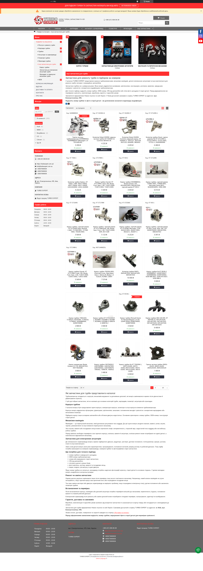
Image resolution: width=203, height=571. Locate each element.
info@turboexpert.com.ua (44, 166)
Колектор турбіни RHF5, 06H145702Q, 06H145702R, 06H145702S (130, 273)
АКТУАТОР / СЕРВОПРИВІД (94, 28)
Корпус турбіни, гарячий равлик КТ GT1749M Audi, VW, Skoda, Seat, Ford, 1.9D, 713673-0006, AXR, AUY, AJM (104, 229)
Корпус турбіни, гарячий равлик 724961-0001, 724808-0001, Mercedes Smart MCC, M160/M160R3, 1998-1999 (157, 184)
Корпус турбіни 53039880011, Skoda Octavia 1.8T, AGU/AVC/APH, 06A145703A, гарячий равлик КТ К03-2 (130, 184)
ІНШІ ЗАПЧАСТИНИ (143, 28)
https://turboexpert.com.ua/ (45, 164)
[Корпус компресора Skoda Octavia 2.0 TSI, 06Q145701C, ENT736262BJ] (77, 352)
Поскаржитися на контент (98, 556)
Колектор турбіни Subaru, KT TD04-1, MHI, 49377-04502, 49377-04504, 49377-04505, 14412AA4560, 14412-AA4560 (78, 184)
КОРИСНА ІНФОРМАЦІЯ (44, 83)
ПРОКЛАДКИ (127, 28)
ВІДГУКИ (39, 86)
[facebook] (66, 104)
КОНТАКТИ (40, 93)
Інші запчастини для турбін (47, 64)
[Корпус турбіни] (82, 50)
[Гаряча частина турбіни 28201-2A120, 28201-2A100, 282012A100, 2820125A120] (156, 352)
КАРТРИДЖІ (74, 28)
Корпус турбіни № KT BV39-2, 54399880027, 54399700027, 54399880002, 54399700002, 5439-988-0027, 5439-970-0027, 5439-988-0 (157, 275)
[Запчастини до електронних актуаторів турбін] (117, 50)
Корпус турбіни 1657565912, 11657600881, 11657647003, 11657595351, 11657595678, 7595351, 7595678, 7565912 (104, 367)
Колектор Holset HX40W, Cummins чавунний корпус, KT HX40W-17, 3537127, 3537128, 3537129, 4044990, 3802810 (130, 139)
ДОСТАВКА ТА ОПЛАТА (44, 90)
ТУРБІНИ (58, 28)
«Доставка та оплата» (121, 512)
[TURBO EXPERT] (46, 24)
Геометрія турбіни (44, 58)
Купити (79, 151)
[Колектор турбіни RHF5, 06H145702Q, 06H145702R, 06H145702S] (130, 259)
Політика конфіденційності (115, 556)
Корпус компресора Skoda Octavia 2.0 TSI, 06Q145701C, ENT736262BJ (78, 366)
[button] (198, 550)
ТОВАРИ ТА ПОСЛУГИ (44, 42)
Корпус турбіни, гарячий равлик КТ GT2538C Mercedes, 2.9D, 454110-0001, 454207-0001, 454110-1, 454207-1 (130, 229)
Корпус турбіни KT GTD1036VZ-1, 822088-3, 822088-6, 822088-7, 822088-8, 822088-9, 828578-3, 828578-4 (104, 320)
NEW (40, 79)
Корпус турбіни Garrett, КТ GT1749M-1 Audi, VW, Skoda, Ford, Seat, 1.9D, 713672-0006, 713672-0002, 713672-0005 (104, 184)
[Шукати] (167, 23)
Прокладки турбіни (45, 61)
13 (163, 388)
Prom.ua (111, 554)
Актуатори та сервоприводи (47, 55)
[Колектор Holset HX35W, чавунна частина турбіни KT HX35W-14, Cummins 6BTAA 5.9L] (104, 125)
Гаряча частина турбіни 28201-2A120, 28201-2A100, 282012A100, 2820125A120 (157, 366)
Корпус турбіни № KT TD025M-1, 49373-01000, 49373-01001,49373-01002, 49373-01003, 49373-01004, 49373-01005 (130, 368)
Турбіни (41, 51)
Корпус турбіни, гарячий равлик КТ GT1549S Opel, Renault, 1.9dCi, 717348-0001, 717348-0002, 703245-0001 (78, 229)
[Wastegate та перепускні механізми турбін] (152, 50)
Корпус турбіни (82, 66)
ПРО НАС (39, 96)
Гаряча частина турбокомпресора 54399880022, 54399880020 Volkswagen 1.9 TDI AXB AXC (78, 139)
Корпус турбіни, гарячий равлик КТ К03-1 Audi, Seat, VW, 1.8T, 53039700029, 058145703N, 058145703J (157, 229)
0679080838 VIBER (128, 6)
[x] (69, 104)
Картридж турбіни (44, 48)
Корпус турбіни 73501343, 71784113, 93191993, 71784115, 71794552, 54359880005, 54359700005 (78, 320)
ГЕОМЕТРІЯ (113, 28)
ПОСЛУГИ (41, 28)
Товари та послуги (43, 32)
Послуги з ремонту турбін (47, 45)
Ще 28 (39, 143)
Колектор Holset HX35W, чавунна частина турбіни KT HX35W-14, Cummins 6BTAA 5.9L (104, 138)
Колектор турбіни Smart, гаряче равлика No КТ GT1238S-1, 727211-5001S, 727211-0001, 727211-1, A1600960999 (157, 139)
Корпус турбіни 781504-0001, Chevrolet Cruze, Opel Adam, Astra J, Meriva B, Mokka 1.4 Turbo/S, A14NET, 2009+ (104, 274)
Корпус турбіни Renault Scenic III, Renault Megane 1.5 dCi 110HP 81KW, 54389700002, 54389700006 (130, 320)
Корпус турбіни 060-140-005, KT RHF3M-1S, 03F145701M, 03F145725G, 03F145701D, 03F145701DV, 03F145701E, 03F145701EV (157, 321)
